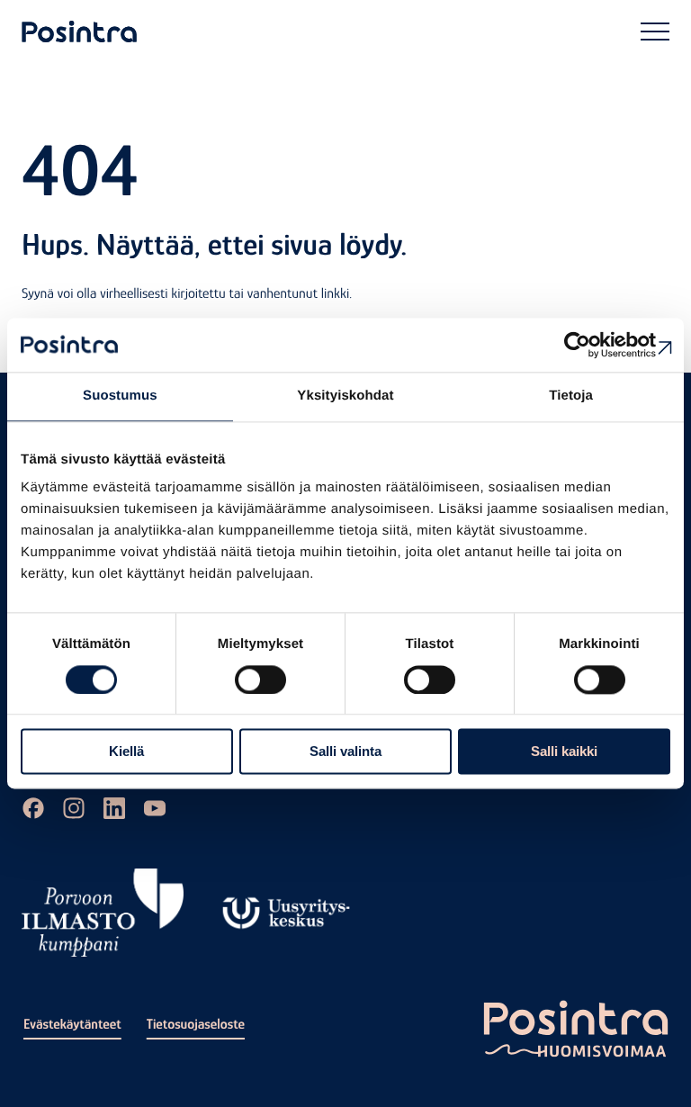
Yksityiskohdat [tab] (345, 395)
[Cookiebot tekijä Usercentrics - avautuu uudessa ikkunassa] (591, 344)
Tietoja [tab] (571, 395)
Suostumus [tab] (120, 395)
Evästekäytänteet (72, 1024)
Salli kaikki (564, 752)
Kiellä (126, 752)
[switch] (260, 679)
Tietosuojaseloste (196, 1024)
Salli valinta (345, 752)
